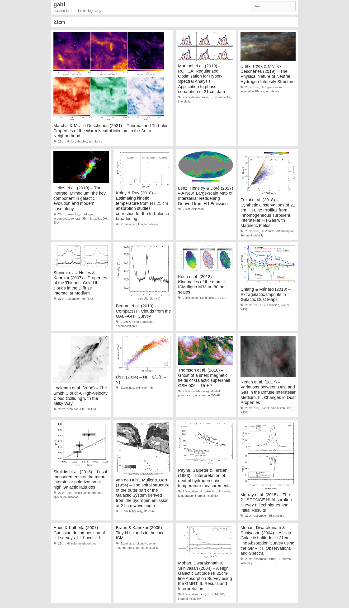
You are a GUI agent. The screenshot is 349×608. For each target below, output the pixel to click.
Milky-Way (135, 511)
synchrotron (202, 395)
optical (57, 497)
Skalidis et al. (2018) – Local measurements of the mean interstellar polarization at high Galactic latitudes (80, 479)
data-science (199, 97)
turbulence (95, 141)
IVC (221, 594)
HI (68, 141)
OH (105, 218)
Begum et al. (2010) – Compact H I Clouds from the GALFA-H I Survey (143, 311)
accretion (73, 409)
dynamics (197, 297)
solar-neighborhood (84, 543)
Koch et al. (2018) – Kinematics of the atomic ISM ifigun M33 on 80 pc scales (201, 284)
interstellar (185, 101)
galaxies (210, 297)
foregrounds (61, 218)
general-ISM (78, 218)
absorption (136, 224)
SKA (56, 222)
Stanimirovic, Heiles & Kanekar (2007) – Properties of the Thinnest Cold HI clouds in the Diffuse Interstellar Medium (80, 282)
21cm (61, 141)
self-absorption (284, 231)
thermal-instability (252, 235)
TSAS (90, 298)
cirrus (210, 594)
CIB (256, 305)
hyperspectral (222, 97)
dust (256, 87)
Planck (259, 91)
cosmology (73, 214)
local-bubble (79, 141)
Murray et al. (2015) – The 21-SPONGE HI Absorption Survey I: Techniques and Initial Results (266, 502)
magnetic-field (212, 391)
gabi (59, 4)
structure (149, 511)
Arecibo (134, 322)
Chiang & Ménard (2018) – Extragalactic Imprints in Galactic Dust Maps (266, 294)
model (226, 491)
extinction (197, 209)
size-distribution (281, 408)
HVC (94, 409)
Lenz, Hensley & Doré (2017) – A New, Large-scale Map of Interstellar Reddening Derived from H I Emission (205, 196)
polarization (185, 395)
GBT (220, 297)
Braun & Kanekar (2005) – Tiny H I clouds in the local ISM (140, 532)
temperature (186, 495)
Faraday (196, 391)
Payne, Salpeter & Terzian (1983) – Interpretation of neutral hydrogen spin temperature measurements (204, 478)
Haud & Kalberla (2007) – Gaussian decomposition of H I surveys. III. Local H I (79, 532)
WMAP (215, 395)
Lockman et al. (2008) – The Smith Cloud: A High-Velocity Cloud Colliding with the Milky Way (80, 396)
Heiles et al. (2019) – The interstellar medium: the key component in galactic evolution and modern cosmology (79, 198)
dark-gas (87, 214)
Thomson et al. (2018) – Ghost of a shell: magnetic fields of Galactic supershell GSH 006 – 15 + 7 (204, 378)
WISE (244, 309)
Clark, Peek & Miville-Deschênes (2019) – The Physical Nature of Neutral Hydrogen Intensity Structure (268, 74)
